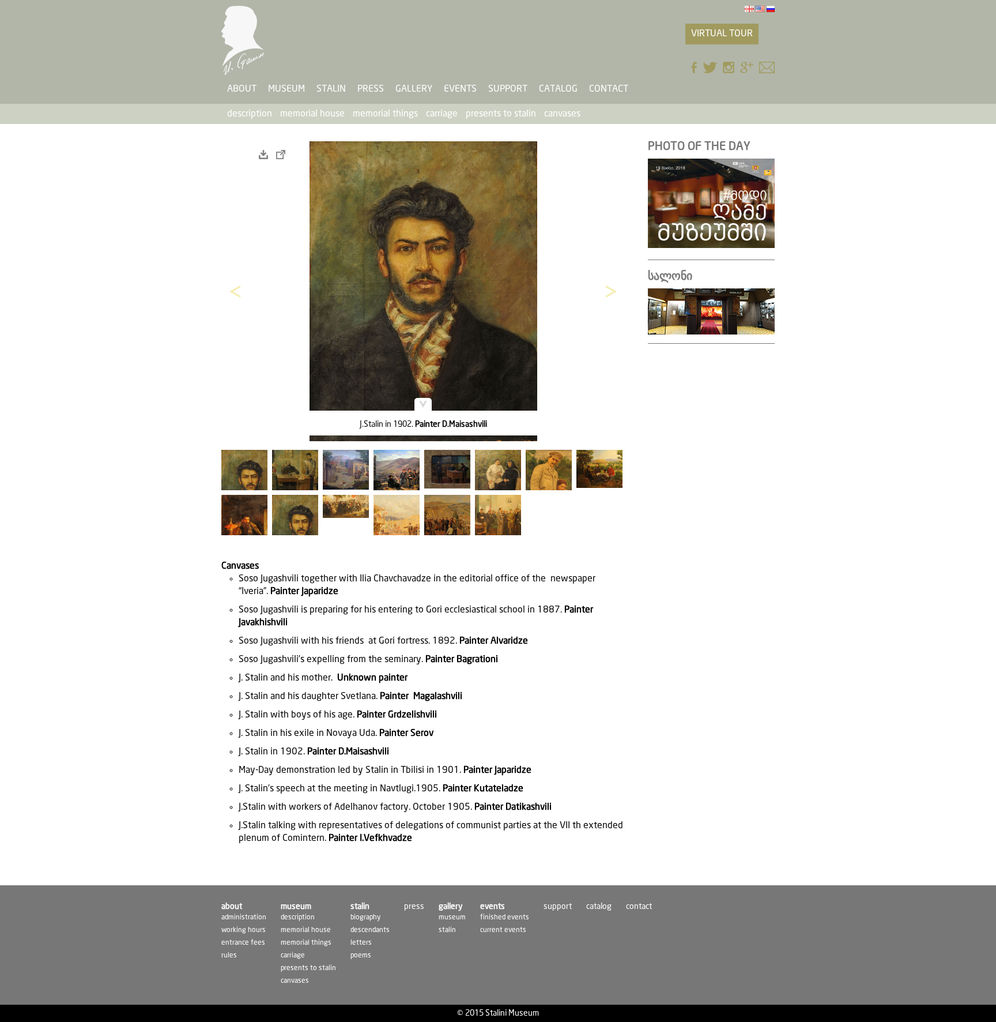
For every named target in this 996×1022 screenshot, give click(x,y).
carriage (442, 114)
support (507, 89)
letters (361, 943)
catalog (558, 89)
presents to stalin (501, 114)
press (370, 89)
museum (452, 917)
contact (608, 89)
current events (503, 930)
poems (360, 955)
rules (229, 955)
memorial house (312, 114)
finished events (504, 917)
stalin (447, 930)
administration (243, 917)
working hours (243, 930)
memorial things (385, 114)
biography (365, 917)
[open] (280, 154)
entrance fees (243, 943)
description (249, 114)
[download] (263, 154)
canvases (562, 114)
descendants (370, 930)
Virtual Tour (722, 33)
